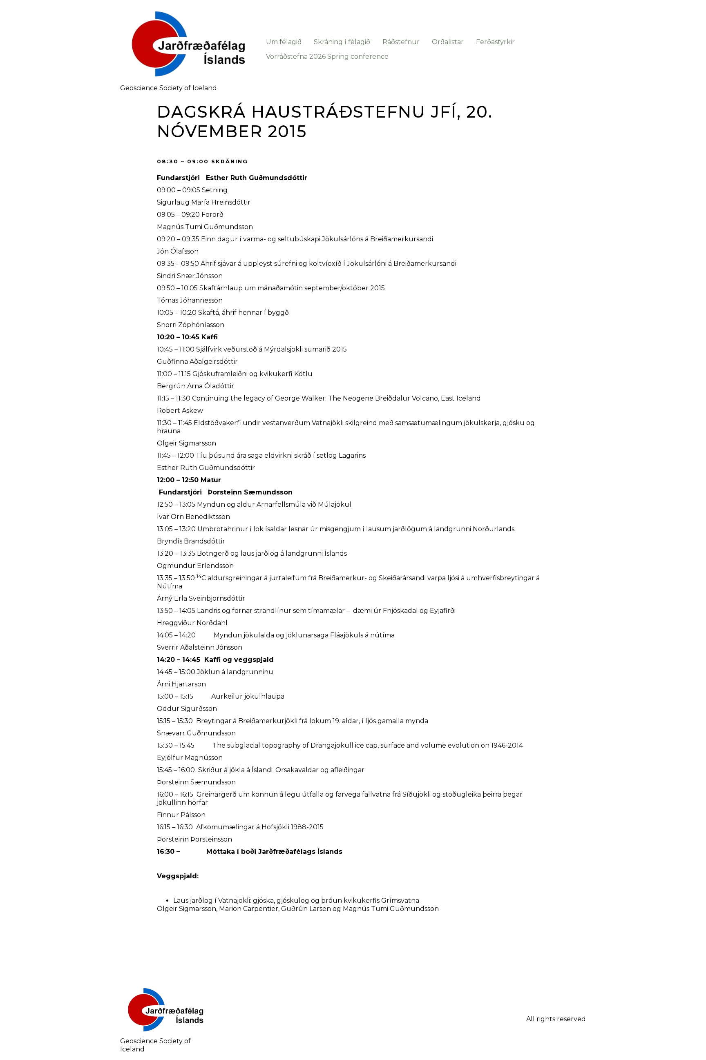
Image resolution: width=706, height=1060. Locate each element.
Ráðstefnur (401, 42)
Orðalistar (448, 42)
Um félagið (284, 42)
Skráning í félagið (342, 42)
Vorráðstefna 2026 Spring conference (327, 56)
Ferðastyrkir (495, 42)
